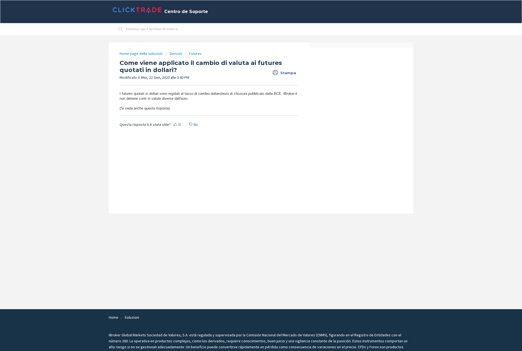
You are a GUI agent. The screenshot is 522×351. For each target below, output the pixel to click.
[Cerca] (120, 29)
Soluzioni (132, 317)
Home (113, 317)
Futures (195, 53)
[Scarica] (251, 105)
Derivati (176, 53)
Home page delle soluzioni (141, 53)
